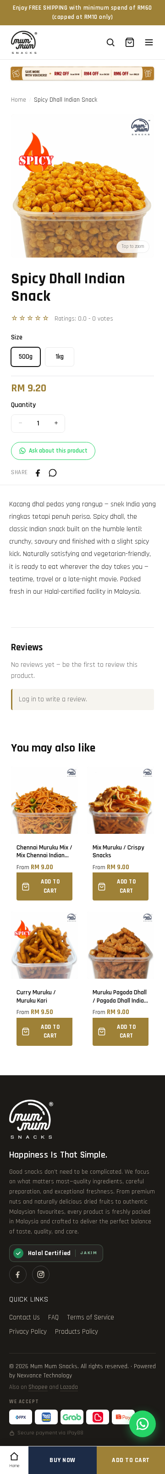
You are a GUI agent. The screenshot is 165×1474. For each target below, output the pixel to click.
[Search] (110, 42)
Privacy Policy (28, 1331)
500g (26, 356)
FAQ (53, 1317)
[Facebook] (18, 1274)
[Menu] (149, 42)
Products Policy (76, 1331)
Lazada (69, 1387)
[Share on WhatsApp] (52, 472)
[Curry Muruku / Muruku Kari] (44, 979)
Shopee (38, 1387)
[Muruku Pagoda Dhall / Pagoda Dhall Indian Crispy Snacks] (120, 979)
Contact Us (24, 1317)
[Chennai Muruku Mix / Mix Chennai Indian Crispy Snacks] (44, 834)
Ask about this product (58, 451)
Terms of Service (90, 1317)
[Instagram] (41, 1274)
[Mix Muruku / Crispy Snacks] (120, 834)
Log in (27, 699)
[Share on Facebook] (38, 472)
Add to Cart (131, 1460)
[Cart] (130, 42)
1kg (59, 356)
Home (18, 100)
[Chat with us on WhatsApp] (142, 1424)
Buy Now (63, 1460)
